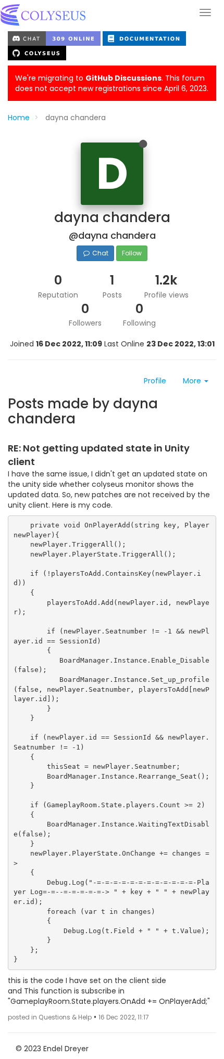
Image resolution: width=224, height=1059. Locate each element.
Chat (99, 253)
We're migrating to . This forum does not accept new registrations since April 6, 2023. (111, 83)
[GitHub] (37, 52)
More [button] (193, 381)
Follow (132, 253)
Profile (155, 381)
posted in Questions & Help (50, 1017)
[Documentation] (144, 38)
